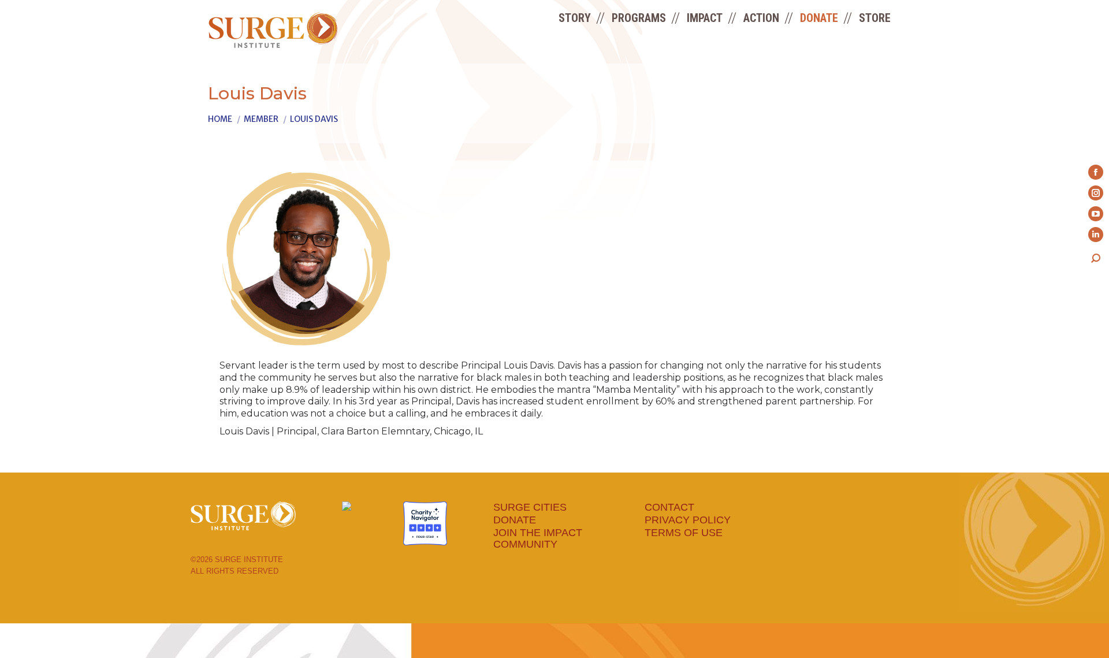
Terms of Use (684, 532)
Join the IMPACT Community (537, 538)
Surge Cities (530, 507)
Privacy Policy (688, 520)
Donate (514, 520)
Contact (669, 507)
